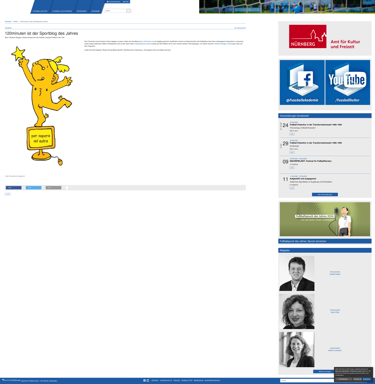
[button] (13, 187)
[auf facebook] (145, 380)
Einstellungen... (344, 379)
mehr (292, 134)
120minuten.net (148, 41)
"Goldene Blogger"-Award (223, 44)
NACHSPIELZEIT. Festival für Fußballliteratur (311, 160)
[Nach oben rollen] (371, 380)
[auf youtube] (148, 380)
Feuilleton (8, 28)
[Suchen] (128, 11)
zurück (7, 194)
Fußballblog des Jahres (142, 44)
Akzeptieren (366, 379)
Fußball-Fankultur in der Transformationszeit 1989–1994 (316, 124)
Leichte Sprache (114, 1)
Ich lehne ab (357, 379)
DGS (127, 1)
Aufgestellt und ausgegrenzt (303, 178)
